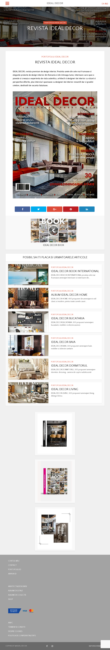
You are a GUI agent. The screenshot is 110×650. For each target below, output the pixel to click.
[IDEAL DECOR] (55, 3)
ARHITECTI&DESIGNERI (17, 586)
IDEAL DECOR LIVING (64, 389)
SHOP (10, 599)
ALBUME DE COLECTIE (17, 595)
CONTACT (12, 565)
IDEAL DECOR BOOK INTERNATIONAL (75, 271)
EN (103, 4)
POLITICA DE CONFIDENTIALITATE (22, 636)
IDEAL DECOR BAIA (63, 342)
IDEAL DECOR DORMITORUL (69, 365)
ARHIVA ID (12, 574)
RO (106, 4)
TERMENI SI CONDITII (16, 627)
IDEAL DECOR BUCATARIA (67, 318)
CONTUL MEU (13, 561)
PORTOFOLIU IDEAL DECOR (55, 23)
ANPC (10, 623)
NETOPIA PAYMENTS (96, 646)
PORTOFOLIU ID (14, 569)
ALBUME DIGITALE (15, 591)
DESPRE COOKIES (15, 631)
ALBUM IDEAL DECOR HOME (69, 294)
